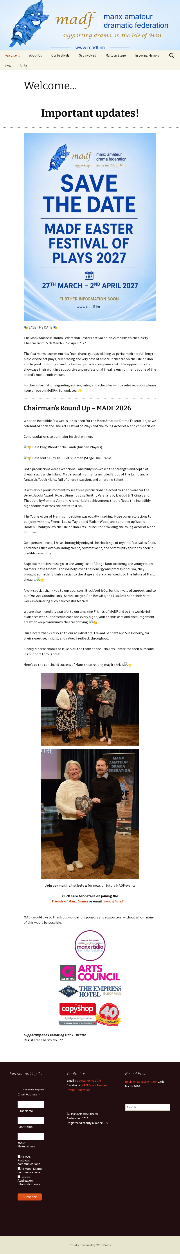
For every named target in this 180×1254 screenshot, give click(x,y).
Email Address (29, 1094)
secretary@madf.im (88, 1081)
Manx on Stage (116, 55)
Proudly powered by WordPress (90, 1245)
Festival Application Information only (29, 1180)
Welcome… (12, 55)
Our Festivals (60, 55)
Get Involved (87, 55)
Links (23, 65)
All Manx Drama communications (30, 1170)
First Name (25, 1111)
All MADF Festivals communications (29, 1160)
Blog (7, 65)
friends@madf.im (115, 901)
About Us (35, 55)
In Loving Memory (147, 55)
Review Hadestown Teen (141, 1082)
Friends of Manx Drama (70, 901)
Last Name (25, 1127)
